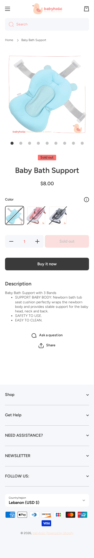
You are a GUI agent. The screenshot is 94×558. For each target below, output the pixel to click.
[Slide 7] (64, 143)
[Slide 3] (29, 143)
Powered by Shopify (59, 533)
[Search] (9, 24)
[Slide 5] (47, 143)
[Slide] (86, 199)
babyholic (39, 533)
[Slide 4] (38, 143)
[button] (86, 8)
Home (9, 40)
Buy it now (47, 264)
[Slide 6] (55, 143)
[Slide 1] (12, 143)
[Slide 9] (82, 143)
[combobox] (47, 24)
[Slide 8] (73, 143)
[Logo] (47, 8)
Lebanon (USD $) (24, 502)
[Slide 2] (20, 143)
